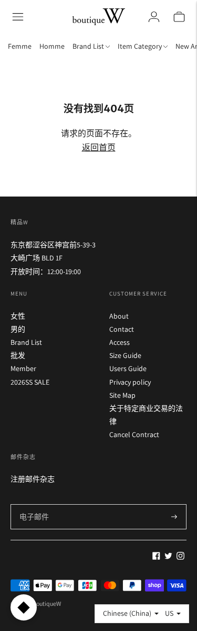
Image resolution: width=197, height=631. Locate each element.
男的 (18, 329)
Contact (121, 329)
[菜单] (18, 16)
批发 (18, 355)
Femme (20, 46)
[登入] (154, 16)
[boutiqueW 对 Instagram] (180, 557)
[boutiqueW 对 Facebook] (156, 557)
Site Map (122, 395)
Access (119, 342)
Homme (52, 46)
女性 (18, 316)
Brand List (26, 342)
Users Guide (128, 368)
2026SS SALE (30, 382)
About (119, 316)
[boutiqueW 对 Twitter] (168, 557)
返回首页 (99, 147)
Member (23, 368)
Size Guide (125, 355)
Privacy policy (130, 382)
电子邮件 (33, 504)
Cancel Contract (134, 434)
